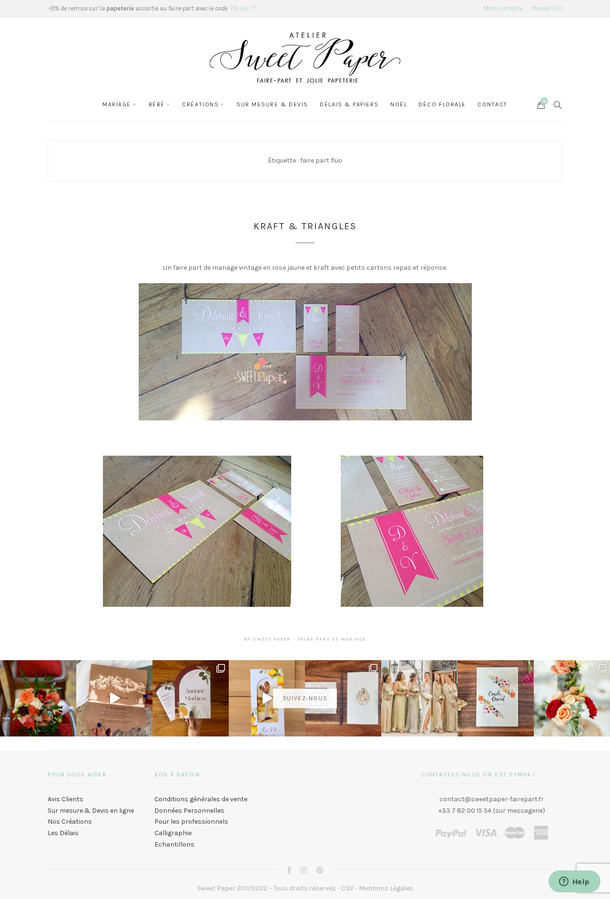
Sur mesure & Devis (272, 104)
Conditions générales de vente (200, 799)
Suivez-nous (305, 698)
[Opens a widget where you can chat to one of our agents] (574, 882)
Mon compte (502, 8)
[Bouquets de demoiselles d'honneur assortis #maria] (419, 698)
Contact (493, 104)
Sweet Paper (272, 639)
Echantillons (174, 844)
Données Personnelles (189, 811)
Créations (200, 104)
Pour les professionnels (191, 821)
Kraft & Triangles (305, 226)
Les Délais (63, 833)
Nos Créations (70, 821)
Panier (546, 8)
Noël (398, 104)
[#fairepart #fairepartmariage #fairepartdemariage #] (190, 698)
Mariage (116, 104)
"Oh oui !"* (242, 8)
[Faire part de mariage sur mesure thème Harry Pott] (343, 698)
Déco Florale (442, 104)
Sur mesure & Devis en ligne (91, 811)
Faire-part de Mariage (332, 639)
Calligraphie (173, 833)
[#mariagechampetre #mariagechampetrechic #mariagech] (572, 698)
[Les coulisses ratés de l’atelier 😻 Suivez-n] (114, 698)
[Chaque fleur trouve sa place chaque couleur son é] (38, 698)
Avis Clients (65, 799)
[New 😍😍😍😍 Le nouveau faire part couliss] (267, 698)
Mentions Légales (386, 888)
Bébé (157, 104)
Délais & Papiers (349, 104)
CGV (347, 888)
